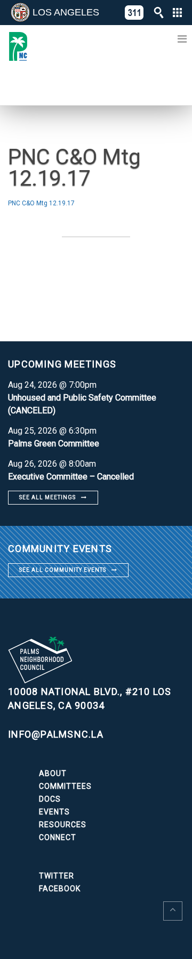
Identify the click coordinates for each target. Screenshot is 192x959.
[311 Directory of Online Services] (134, 12)
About (53, 773)
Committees (65, 786)
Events (54, 812)
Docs (50, 799)
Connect (57, 837)
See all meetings (47, 497)
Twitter (56, 876)
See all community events (62, 570)
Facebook (60, 888)
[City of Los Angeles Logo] (20, 12)
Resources (62, 824)
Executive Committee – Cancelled (71, 476)
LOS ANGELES (66, 12)
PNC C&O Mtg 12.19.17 (41, 203)
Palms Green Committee (53, 443)
